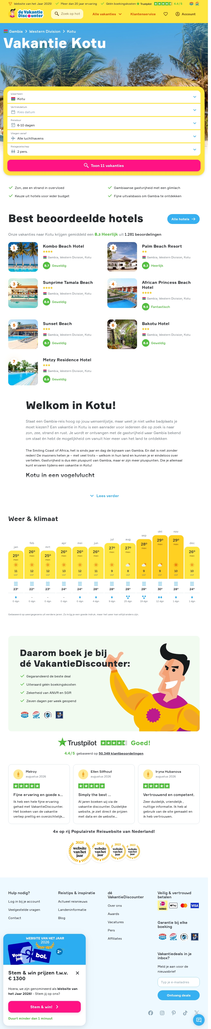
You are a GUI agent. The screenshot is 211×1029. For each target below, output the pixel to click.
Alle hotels (180, 219)
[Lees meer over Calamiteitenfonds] (184, 937)
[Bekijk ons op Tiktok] (185, 1013)
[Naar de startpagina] (26, 14)
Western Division (44, 31)
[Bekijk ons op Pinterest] (174, 1013)
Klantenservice (143, 14)
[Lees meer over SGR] (197, 3)
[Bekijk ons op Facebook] (151, 1013)
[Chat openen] (199, 1020)
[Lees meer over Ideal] (48, 715)
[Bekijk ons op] (162, 1013)
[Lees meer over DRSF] (59, 715)
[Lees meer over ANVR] (191, 3)
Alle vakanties (104, 14)
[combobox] (67, 14)
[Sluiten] (77, 973)
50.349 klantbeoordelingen (121, 753)
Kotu (71, 31)
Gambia (16, 31)
